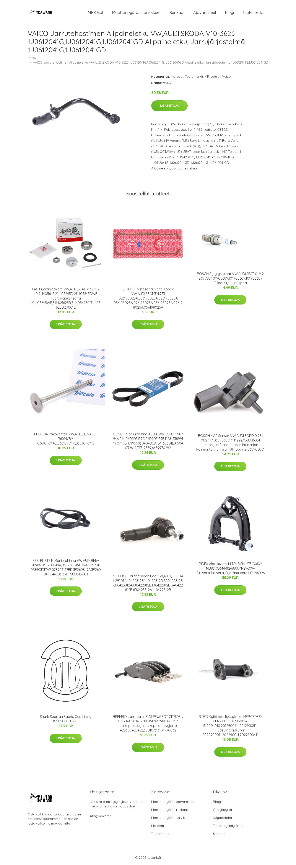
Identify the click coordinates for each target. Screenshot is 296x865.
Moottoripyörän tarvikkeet (136, 12)
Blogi (229, 12)
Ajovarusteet (204, 12)
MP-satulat (213, 76)
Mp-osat (177, 76)
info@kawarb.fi (100, 816)
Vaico (226, 76)
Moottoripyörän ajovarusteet (173, 802)
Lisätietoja (169, 106)
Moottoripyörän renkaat (169, 810)
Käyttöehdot (222, 818)
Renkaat (177, 12)
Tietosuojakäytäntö (228, 826)
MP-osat (95, 12)
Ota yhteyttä (222, 810)
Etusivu (33, 58)
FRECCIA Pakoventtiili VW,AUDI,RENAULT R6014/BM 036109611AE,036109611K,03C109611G (65, 438)
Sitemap (219, 834)
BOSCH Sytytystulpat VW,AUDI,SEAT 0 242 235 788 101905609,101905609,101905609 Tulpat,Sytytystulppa (230, 278)
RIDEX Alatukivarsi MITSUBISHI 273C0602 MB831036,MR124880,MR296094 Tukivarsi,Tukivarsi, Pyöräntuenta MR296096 (230, 568)
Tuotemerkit (253, 12)
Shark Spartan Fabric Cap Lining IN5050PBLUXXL (65, 718)
